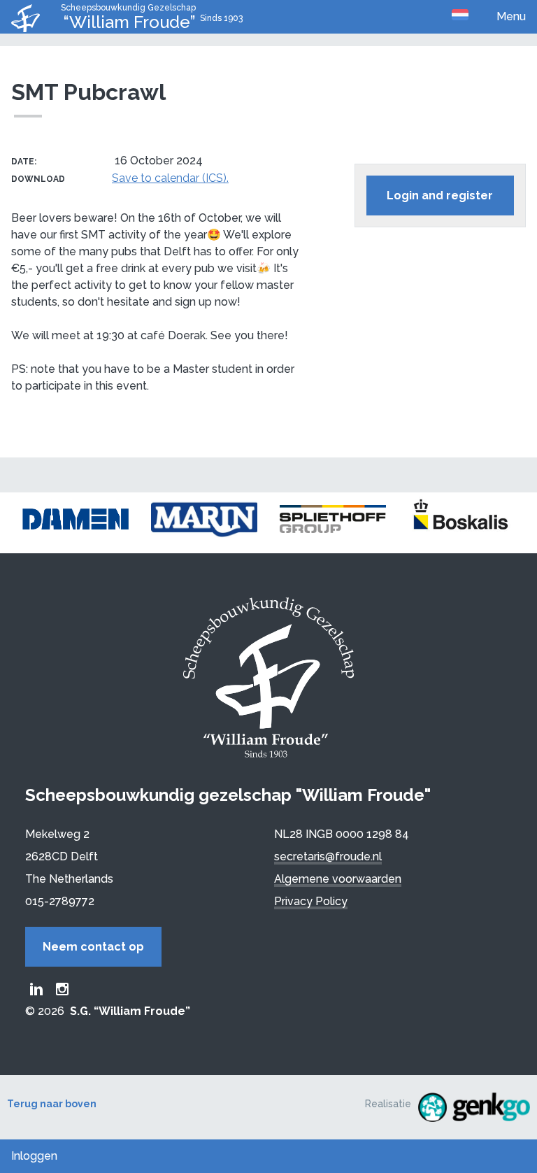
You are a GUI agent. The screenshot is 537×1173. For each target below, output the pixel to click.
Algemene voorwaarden (337, 879)
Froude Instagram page (62, 989)
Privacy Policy (311, 901)
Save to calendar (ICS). (170, 178)
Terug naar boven (51, 1103)
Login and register (440, 195)
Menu (511, 16)
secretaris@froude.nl (328, 856)
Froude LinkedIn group (36, 989)
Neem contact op (93, 946)
